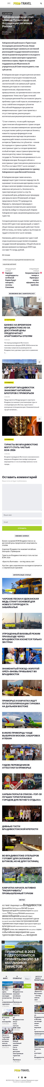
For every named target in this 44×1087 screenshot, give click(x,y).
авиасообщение (10, 915)
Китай (24, 908)
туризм (32, 932)
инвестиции (13, 923)
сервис (39, 929)
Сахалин (4, 913)
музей (13, 926)
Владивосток (32, 905)
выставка (16, 921)
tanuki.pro (28, 1081)
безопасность (8, 918)
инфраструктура (25, 924)
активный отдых (26, 916)
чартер (24, 935)
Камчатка (18, 908)
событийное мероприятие (15, 932)
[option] (22, 956)
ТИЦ (9, 913)
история (34, 924)
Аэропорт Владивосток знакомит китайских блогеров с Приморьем (19, 550)
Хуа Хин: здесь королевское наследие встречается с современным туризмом (22, 566)
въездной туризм (7, 921)
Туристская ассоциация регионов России (18, 260)
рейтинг (34, 929)
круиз (39, 924)
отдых (6, 929)
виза (16, 918)
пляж (30, 929)
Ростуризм (35, 911)
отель (12, 929)
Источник (6, 255)
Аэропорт (15, 905)
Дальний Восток (8, 908)
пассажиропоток (21, 929)
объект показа (32, 926)
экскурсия (31, 934)
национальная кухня (22, 926)
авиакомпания (29, 913)
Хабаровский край (9, 264)
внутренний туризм (31, 918)
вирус (20, 918)
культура (6, 926)
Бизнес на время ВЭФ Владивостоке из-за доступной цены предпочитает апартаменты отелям (19, 543)
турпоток (6, 934)
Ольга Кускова (6, 32)
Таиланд (15, 913)
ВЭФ (21, 905)
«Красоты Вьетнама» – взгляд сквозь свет (18, 561)
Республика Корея (24, 910)
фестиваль (16, 934)
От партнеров (7, 13)
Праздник (30, 908)
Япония (21, 913)
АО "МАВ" (6, 905)
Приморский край (9, 910)
